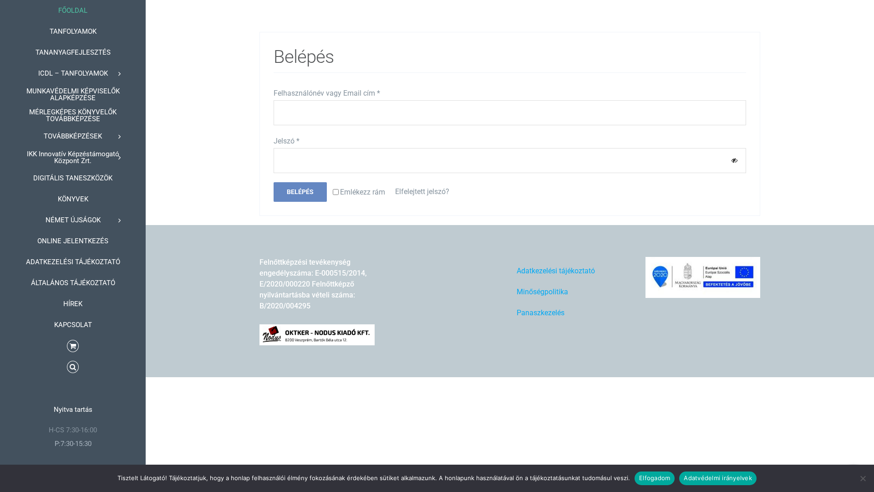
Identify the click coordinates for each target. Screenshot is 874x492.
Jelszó (287, 141)
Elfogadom (654, 478)
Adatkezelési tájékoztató (556, 270)
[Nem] (862, 478)
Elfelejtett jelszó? (422, 191)
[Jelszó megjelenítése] (734, 160)
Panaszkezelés (540, 312)
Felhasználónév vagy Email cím (327, 93)
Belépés (300, 191)
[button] (73, 367)
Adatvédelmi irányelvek (718, 478)
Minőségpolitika (542, 291)
